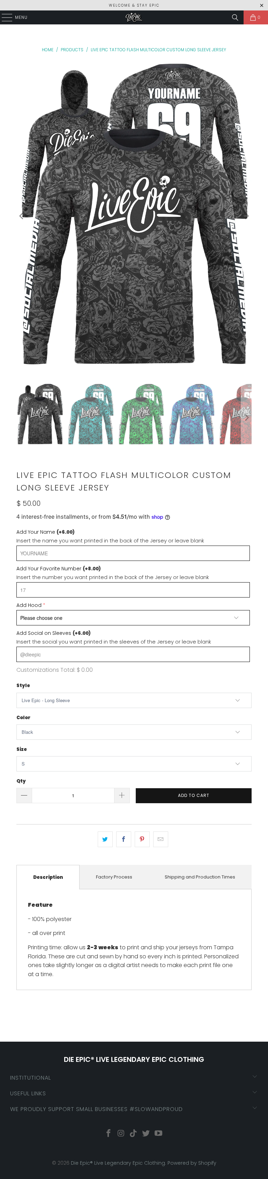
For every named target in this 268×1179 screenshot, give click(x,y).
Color (23, 717)
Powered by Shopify (192, 1162)
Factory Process (114, 877)
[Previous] (21, 216)
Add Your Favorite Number (58, 568)
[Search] (235, 17)
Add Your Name (45, 531)
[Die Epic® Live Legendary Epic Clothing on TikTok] (133, 1133)
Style (23, 685)
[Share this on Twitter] (105, 839)
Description (48, 877)
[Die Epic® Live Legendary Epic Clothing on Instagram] (121, 1133)
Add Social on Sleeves (53, 633)
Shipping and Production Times (200, 877)
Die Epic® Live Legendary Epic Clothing (118, 1162)
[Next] (246, 216)
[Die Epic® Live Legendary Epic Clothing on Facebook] (109, 1133)
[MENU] (3, 17)
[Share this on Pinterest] (142, 839)
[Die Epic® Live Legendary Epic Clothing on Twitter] (146, 1133)
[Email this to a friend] (160, 839)
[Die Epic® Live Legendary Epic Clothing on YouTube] (159, 1133)
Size (21, 749)
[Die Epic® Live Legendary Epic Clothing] (134, 17)
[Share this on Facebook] (123, 839)
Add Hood (29, 605)
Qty (21, 781)
